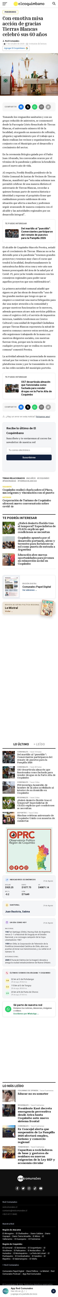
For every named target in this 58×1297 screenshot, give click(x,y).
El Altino (36, 1236)
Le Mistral (44, 1271)
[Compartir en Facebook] (21, 107)
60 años (32, 478)
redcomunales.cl (9, 1207)
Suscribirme (29, 457)
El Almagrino (8, 1233)
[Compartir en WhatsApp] (34, 107)
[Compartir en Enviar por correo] (41, 107)
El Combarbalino (22, 1256)
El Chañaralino (22, 1233)
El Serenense (20, 1248)
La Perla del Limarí (38, 1253)
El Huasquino (20, 1239)
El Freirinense (34, 1239)
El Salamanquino (20, 1259)
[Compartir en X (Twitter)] (27, 107)
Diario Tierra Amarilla (21, 1236)
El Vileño (33, 1259)
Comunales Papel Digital (13, 1271)
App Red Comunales (32, 1274)
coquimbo (43, 478)
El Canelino (37, 1256)
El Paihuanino (20, 1250)
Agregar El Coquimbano (14, 48)
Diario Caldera (37, 1233)
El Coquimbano (35, 1248)
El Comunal (7, 1248)
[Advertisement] (29, 646)
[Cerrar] (53, 1291)
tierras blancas (28, 481)
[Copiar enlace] (48, 107)
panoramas (10, 481)
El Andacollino (34, 1250)
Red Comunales (12, 41)
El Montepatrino (20, 1253)
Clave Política (32, 1271)
